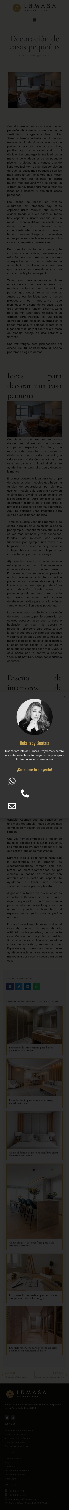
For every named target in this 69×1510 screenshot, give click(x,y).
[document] (34, 755)
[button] (64, 697)
